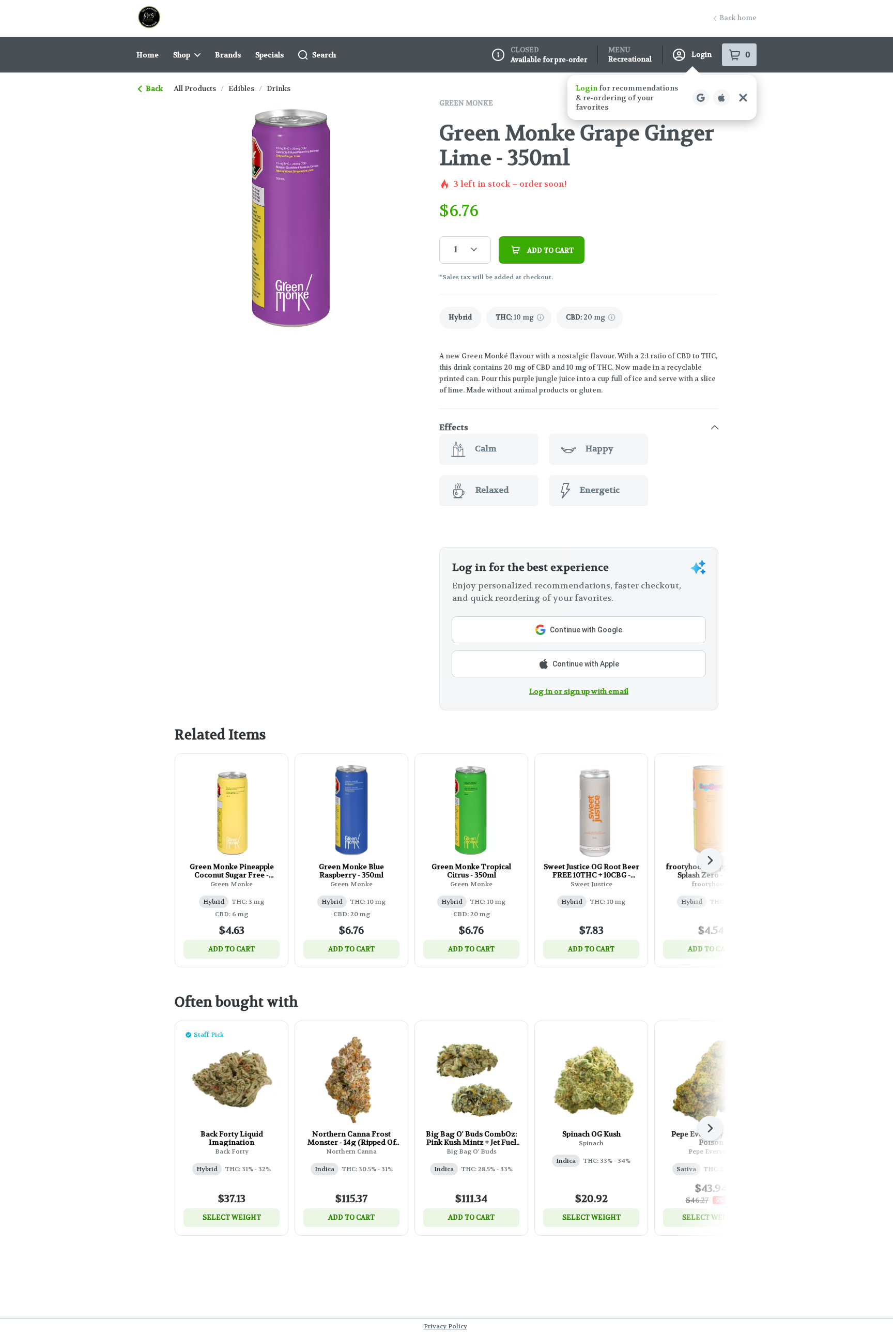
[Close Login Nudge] (743, 98)
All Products (195, 88)
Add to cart (231, 949)
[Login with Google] (700, 97)
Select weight (232, 1217)
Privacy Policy (445, 1326)
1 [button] (455, 249)
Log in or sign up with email (578, 691)
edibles (241, 88)
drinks (278, 88)
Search (324, 54)
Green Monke (466, 103)
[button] (662, 97)
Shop (181, 54)
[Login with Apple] (721, 97)
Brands (228, 54)
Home (147, 54)
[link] (460, 318)
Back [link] (154, 88)
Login (701, 54)
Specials (269, 54)
